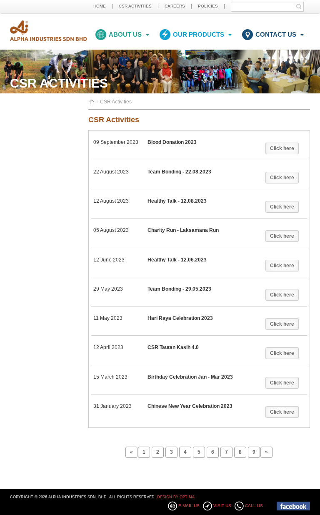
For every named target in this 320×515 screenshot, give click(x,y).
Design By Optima (176, 497)
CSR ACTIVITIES (135, 6)
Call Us (254, 505)
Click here (282, 148)
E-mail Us (189, 505)
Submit (301, 6)
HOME (99, 6)
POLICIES (208, 6)
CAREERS (175, 6)
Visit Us (222, 505)
